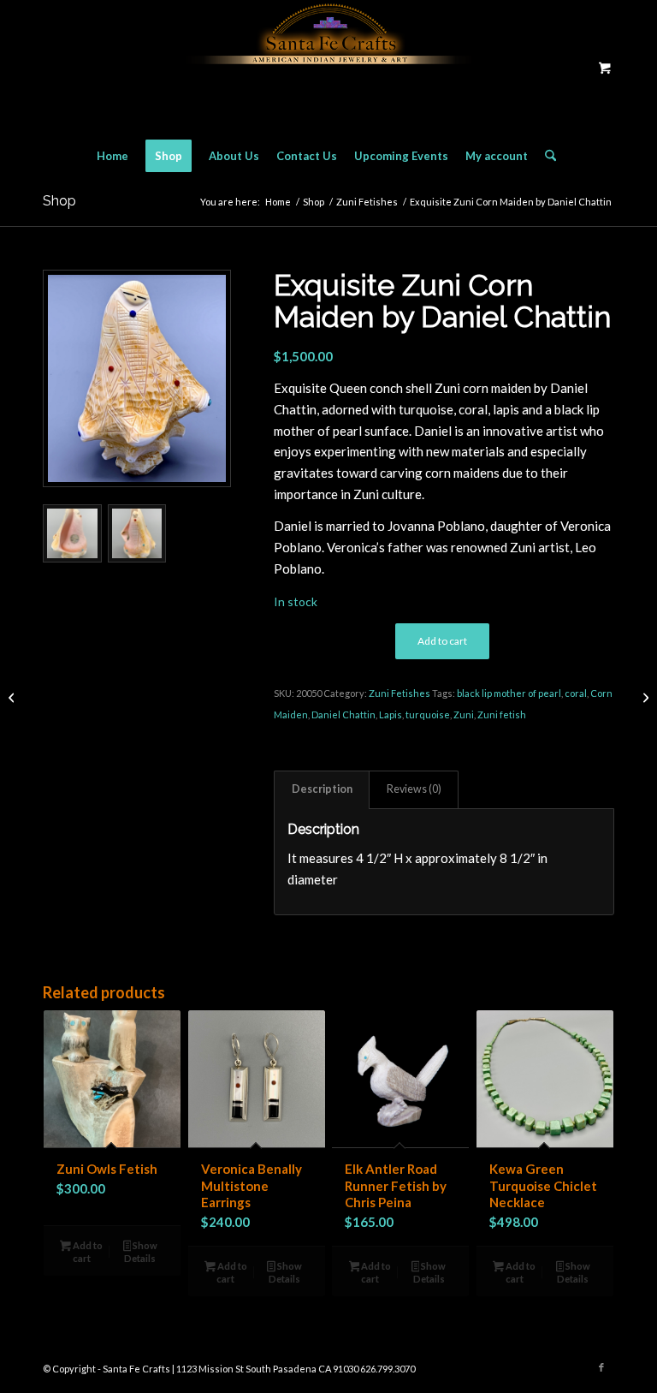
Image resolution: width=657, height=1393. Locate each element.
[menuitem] (112, 155)
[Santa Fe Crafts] (328, 67)
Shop (59, 201)
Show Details (140, 1252)
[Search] (546, 155)
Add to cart (442, 640)
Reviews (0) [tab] (414, 789)
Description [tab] (322, 789)
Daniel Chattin (343, 714)
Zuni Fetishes (399, 693)
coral (576, 693)
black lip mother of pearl (509, 693)
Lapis (390, 714)
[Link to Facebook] (601, 1367)
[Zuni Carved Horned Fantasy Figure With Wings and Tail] (643, 697)
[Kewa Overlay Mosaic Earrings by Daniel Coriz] (13, 697)
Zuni (463, 714)
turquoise (427, 714)
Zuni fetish (501, 714)
